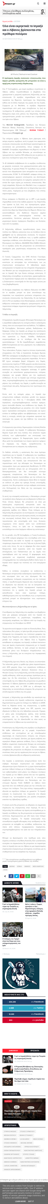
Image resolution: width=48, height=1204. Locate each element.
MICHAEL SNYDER (26, 1143)
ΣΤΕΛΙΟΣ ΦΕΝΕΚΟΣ (10, 1143)
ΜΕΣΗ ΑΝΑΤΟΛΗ (38, 866)
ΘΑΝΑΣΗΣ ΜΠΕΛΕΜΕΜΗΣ (12, 1169)
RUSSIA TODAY (37, 130)
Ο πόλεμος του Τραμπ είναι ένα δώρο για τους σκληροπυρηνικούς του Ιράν (11, 942)
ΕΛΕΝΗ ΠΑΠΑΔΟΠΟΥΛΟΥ (12, 1150)
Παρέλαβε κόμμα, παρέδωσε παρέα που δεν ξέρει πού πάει (29, 1080)
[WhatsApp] (27, 876)
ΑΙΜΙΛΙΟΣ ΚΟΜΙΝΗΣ (10, 1162)
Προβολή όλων (41, 883)
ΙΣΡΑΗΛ (19, 866)
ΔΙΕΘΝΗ (17, 21)
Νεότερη (6, 954)
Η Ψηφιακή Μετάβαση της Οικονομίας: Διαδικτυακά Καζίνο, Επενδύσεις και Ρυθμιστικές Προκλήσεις (28, 1069)
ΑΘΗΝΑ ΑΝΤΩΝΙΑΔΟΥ (28, 1166)
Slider (5, 870)
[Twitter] (16, 876)
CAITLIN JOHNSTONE (10, 1166)
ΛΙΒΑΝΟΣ (27, 866)
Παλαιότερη (40, 954)
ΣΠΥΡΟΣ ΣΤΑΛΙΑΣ (28, 1154)
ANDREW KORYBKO (10, 1139)
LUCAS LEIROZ (24, 1139)
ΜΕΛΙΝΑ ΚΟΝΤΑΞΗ (10, 1135)
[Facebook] (11, 876)
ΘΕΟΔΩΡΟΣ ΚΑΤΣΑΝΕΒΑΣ (12, 1147)
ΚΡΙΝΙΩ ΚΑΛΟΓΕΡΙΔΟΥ (32, 1147)
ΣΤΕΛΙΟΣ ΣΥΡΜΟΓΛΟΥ (27, 1131)
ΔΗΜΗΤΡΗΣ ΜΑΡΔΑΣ (32, 1158)
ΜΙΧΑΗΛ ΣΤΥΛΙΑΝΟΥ (26, 1135)
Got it (31, 1201)
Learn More (20, 1201)
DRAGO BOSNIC (38, 1139)
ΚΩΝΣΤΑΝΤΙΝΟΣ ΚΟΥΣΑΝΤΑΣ (29, 1162)
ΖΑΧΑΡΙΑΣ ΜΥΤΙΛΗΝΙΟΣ (11, 1154)
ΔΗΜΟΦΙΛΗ (13, 1050)
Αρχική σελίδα (7, 21)
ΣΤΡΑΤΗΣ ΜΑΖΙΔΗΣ (10, 1131)
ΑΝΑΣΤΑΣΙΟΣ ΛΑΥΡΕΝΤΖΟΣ (13, 1158)
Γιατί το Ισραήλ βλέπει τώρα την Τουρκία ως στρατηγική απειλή (10, 906)
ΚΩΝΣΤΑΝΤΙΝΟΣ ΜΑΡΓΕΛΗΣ (33, 1150)
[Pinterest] (22, 876)
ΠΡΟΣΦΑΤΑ (34, 1050)
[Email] (33, 876)
